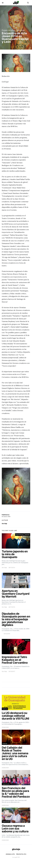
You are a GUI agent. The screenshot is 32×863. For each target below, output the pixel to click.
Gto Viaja (4, 523)
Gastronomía (6, 784)
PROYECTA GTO (21, 854)
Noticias (21, 30)
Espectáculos (8, 30)
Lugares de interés (18, 574)
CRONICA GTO (10, 854)
